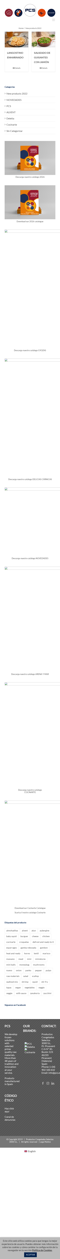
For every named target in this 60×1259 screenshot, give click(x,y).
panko (28, 970)
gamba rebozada (28, 947)
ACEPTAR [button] (30, 1254)
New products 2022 (16, 93)
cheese (35, 936)
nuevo (9, 970)
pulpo (48, 970)
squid (35, 981)
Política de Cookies (42, 1250)
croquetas (24, 942)
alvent (25, 930)
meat (20, 959)
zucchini (47, 993)
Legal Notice (45, 1142)
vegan (18, 987)
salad (25, 976)
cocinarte (10, 942)
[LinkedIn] (52, 1083)
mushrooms (38, 964)
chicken (46, 936)
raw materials (12, 976)
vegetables (30, 987)
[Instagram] (47, 1083)
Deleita (10, 118)
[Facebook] (43, 1083)
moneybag (24, 964)
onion (19, 970)
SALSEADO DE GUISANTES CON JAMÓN (42, 57)
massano (10, 959)
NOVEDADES (13, 99)
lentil (36, 953)
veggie (41, 987)
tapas (8, 987)
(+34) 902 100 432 (48, 1068)
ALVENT (11, 112)
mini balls (11, 964)
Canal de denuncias (10, 1118)
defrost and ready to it (43, 942)
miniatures (40, 959)
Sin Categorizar (14, 130)
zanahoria (35, 993)
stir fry (44, 981)
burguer (24, 936)
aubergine (44, 930)
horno (27, 953)
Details (17, 68)
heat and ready (13, 953)
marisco (46, 953)
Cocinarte (11, 124)
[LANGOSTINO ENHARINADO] (16, 39)
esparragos (11, 947)
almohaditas (12, 930)
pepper (38, 970)
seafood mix (12, 981)
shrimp (25, 981)
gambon (44, 947)
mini (29, 959)
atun (34, 930)
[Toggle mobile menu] (53, 19)
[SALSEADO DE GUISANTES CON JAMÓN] (43, 39)
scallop (35, 976)
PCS (8, 106)
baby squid (11, 936)
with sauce (21, 993)
